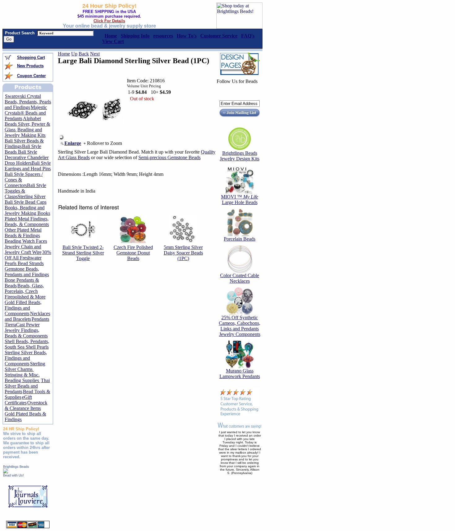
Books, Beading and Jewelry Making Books (27, 210)
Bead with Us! (13, 475)
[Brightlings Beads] (5, 471)
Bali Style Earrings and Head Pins (28, 165)
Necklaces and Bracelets (27, 316)
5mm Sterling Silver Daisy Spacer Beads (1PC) (183, 253)
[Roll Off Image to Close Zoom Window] (95, 138)
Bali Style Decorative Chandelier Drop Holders (27, 157)
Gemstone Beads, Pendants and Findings (27, 271)
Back (84, 53)
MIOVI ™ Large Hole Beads (239, 199)
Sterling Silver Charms (25, 366)
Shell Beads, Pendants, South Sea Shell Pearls (27, 344)
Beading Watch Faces (26, 241)
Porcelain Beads (239, 239)
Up (74, 53)
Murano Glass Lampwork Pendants (239, 373)
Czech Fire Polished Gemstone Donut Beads (133, 253)
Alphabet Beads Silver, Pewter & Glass (27, 124)
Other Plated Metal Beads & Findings (23, 232)
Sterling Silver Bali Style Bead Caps (25, 199)
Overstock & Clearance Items (26, 405)
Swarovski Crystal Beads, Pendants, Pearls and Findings (28, 102)
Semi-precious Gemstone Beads (169, 157)
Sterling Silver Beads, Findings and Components (26, 358)
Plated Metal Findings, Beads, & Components (27, 221)
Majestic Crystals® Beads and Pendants (26, 113)
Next (95, 53)
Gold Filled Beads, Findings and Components (23, 308)
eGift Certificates (18, 399)
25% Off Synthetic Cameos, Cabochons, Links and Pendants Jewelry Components (239, 326)
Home (64, 53)
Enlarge (72, 143)
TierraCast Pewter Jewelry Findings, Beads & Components (26, 330)
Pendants (40, 319)
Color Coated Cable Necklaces (239, 278)
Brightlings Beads (16, 466)
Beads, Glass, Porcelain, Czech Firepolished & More (25, 291)
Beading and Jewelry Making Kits (25, 132)
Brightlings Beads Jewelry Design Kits (239, 155)
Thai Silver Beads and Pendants (27, 386)
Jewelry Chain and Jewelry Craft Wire (23, 249)
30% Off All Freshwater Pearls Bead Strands (28, 258)
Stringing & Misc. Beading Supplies (22, 377)
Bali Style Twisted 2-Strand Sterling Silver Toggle (83, 253)
